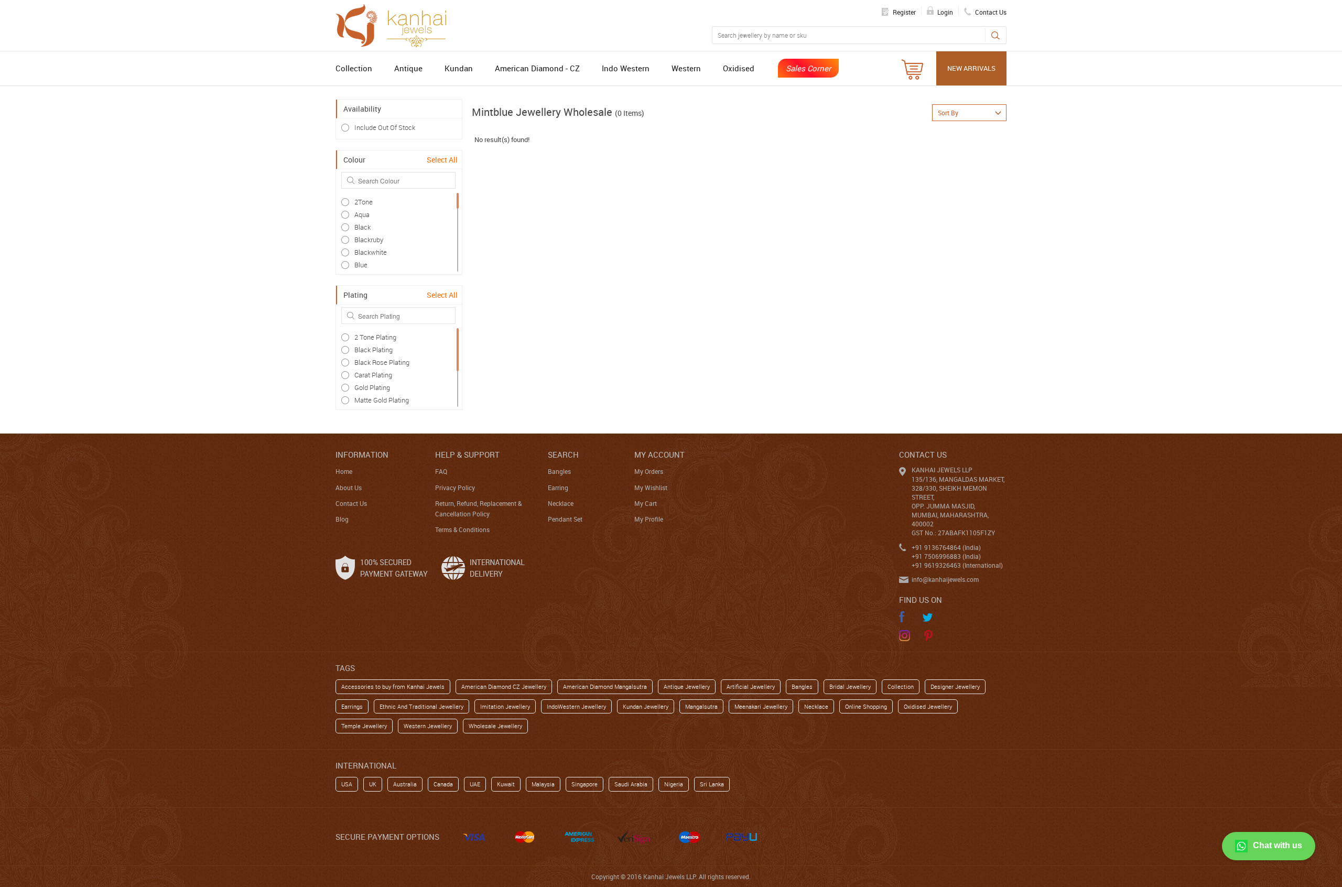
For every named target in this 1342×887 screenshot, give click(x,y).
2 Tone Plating (375, 337)
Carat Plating (373, 375)
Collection (354, 68)
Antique (408, 68)
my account (659, 454)
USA (346, 784)
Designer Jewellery (955, 686)
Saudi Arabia (630, 784)
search (563, 454)
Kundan (459, 68)
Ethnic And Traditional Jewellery (421, 706)
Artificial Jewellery (751, 686)
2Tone (363, 202)
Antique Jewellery (687, 686)
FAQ (441, 471)
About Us (349, 487)
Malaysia (543, 784)
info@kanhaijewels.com (945, 579)
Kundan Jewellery (645, 706)
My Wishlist (650, 487)
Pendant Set (565, 519)
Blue (360, 264)
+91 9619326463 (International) (957, 565)
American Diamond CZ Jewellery (503, 686)
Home (344, 471)
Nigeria (673, 784)
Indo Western (626, 68)
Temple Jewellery (364, 726)
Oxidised (738, 68)
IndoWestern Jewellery (576, 706)
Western (686, 68)
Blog (342, 519)
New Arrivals (971, 68)
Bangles (559, 471)
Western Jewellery (428, 726)
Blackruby (368, 239)
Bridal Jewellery (850, 686)
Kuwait (506, 784)
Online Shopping (866, 706)
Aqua (362, 214)
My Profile (648, 519)
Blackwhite (370, 252)
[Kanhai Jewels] (396, 24)
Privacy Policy (455, 487)
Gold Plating (372, 387)
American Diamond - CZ (537, 68)
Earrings (352, 706)
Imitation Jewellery (505, 706)
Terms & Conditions (462, 529)
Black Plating (373, 349)
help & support (467, 454)
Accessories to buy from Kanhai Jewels (393, 686)
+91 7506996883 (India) (946, 556)
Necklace (560, 503)
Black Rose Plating (381, 362)
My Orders (648, 471)
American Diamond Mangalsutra (605, 686)
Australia (405, 784)
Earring (558, 487)
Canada (443, 784)
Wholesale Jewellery (495, 726)
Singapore (584, 784)
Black (362, 227)
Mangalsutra (701, 706)
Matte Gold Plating (381, 400)
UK (372, 784)
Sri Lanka (712, 784)
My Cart (645, 503)
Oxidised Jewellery (928, 706)
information (362, 454)
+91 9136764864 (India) (946, 547)
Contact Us (351, 503)
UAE (475, 784)
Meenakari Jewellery (760, 706)
